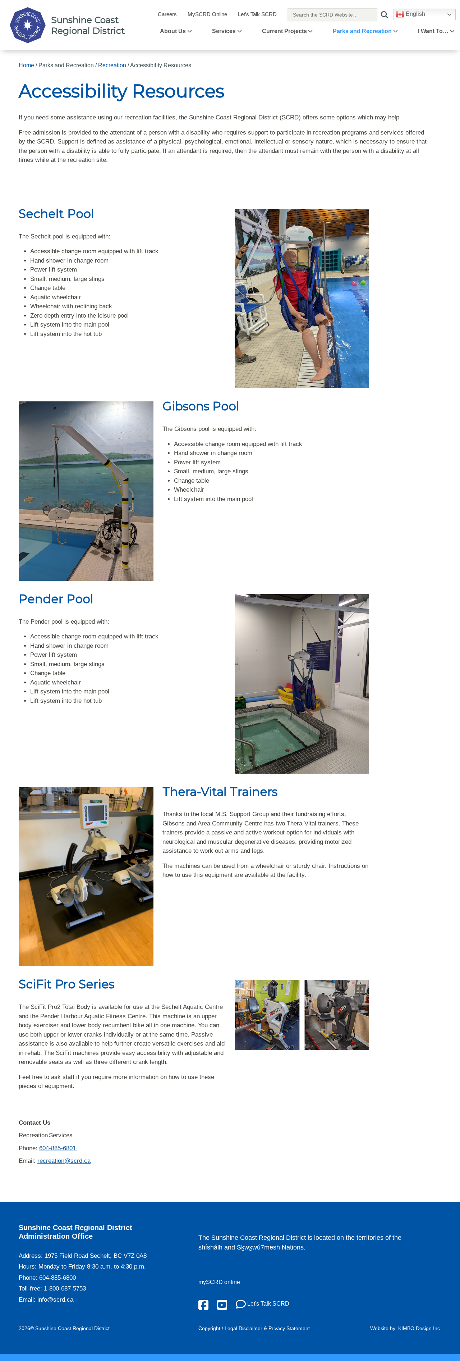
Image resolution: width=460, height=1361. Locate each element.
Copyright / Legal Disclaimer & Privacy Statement (254, 1328)
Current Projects (284, 31)
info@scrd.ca (55, 1299)
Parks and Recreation (362, 31)
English (414, 14)
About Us (173, 31)
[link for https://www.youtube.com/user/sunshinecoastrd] (222, 1304)
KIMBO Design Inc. (419, 1328)
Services (224, 31)
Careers (167, 14)
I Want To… (433, 31)
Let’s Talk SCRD (257, 14)
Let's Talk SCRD (267, 1304)
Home (26, 65)
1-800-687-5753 (65, 1288)
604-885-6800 (57, 1277)
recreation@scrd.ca (64, 1160)
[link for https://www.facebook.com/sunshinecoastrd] (203, 1304)
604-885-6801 (58, 1148)
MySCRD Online (207, 14)
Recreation (112, 65)
